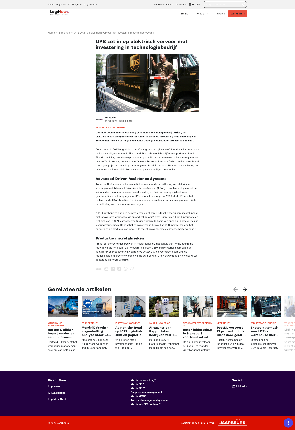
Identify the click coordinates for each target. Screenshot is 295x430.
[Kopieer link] (132, 269)
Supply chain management (146, 392)
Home (51, 4)
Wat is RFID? (138, 388)
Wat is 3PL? (138, 384)
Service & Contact (163, 4)
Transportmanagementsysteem (149, 400)
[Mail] (107, 268)
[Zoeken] (244, 4)
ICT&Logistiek (75, 4)
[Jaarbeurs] (232, 422)
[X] (119, 268)
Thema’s (199, 13)
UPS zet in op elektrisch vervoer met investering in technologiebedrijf (114, 32)
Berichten (64, 32)
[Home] (59, 13)
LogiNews (61, 4)
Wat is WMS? (138, 396)
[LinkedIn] (113, 268)
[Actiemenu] (288, 423)
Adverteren (181, 4)
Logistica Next (92, 4)
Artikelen (220, 13)
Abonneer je (238, 13)
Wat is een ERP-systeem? (146, 404)
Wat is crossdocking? (143, 380)
